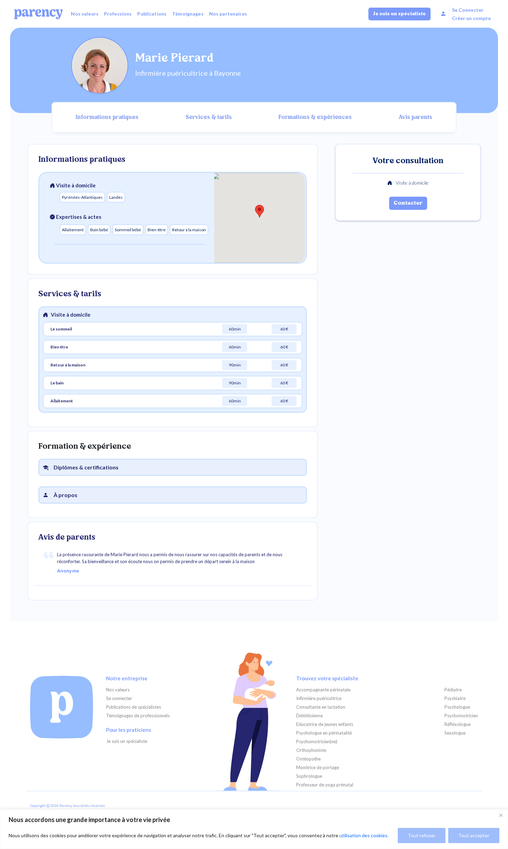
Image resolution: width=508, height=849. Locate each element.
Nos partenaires (228, 14)
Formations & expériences (315, 117)
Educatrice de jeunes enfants (324, 724)
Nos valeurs (84, 14)
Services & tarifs (209, 117)
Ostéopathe (308, 759)
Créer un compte (471, 18)
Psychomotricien (461, 715)
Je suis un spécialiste (399, 14)
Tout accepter (473, 835)
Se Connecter (468, 10)
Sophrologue (309, 776)
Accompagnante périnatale (323, 689)
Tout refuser (421, 835)
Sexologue (454, 733)
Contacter (408, 203)
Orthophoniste (311, 750)
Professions (118, 14)
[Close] (501, 815)
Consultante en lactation (320, 707)
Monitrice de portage (317, 767)
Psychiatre (454, 698)
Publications (152, 14)
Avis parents (415, 117)
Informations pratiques (107, 117)
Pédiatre (453, 689)
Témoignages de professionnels (138, 715)
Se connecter (119, 698)
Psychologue (457, 707)
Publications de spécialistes (133, 707)
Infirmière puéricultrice (318, 698)
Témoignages (188, 14)
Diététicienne (309, 715)
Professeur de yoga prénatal (324, 784)
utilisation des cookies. (363, 835)
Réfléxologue (457, 724)
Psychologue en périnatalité (324, 733)
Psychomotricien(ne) (316, 741)
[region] (254, 829)
